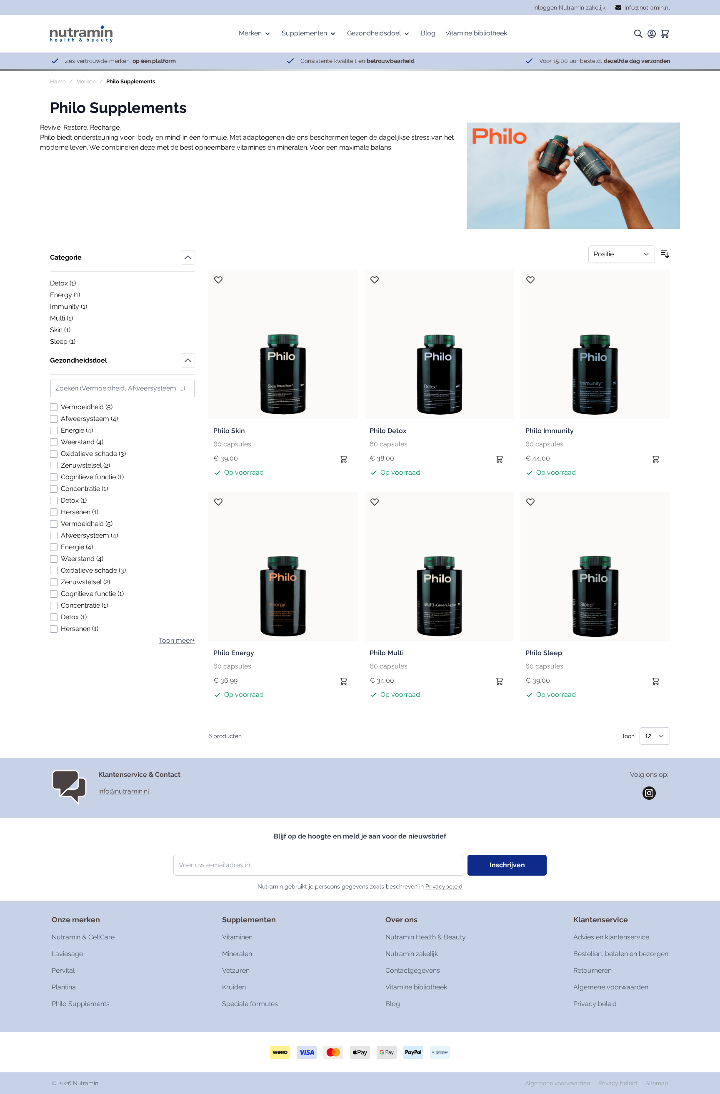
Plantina (64, 987)
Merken (86, 81)
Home (58, 81)
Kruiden (234, 987)
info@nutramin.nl (123, 791)
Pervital (63, 970)
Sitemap (656, 1083)
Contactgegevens (412, 970)
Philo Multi (387, 653)
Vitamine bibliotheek (416, 987)
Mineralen (237, 954)
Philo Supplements (81, 1004)
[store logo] (81, 33)
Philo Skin (229, 431)
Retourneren (592, 970)
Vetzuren (236, 970)
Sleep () (78, 342)
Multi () (78, 318)
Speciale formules (250, 1004)
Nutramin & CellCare (83, 937)
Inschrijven (507, 865)
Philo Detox (388, 431)
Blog (392, 1004)
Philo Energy (233, 653)
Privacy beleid (595, 1004)
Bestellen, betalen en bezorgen (620, 954)
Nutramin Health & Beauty (425, 937)
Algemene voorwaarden (610, 987)
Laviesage (67, 954)
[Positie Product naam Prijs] (621, 254)
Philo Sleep (543, 653)
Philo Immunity (549, 431)
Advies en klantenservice (611, 937)
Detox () (78, 283)
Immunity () (78, 307)
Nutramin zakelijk (411, 954)
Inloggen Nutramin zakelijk (569, 7)
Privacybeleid (443, 886)
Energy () (78, 295)
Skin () (78, 330)
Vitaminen (237, 937)
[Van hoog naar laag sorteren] (665, 254)
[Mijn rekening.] (652, 34)
